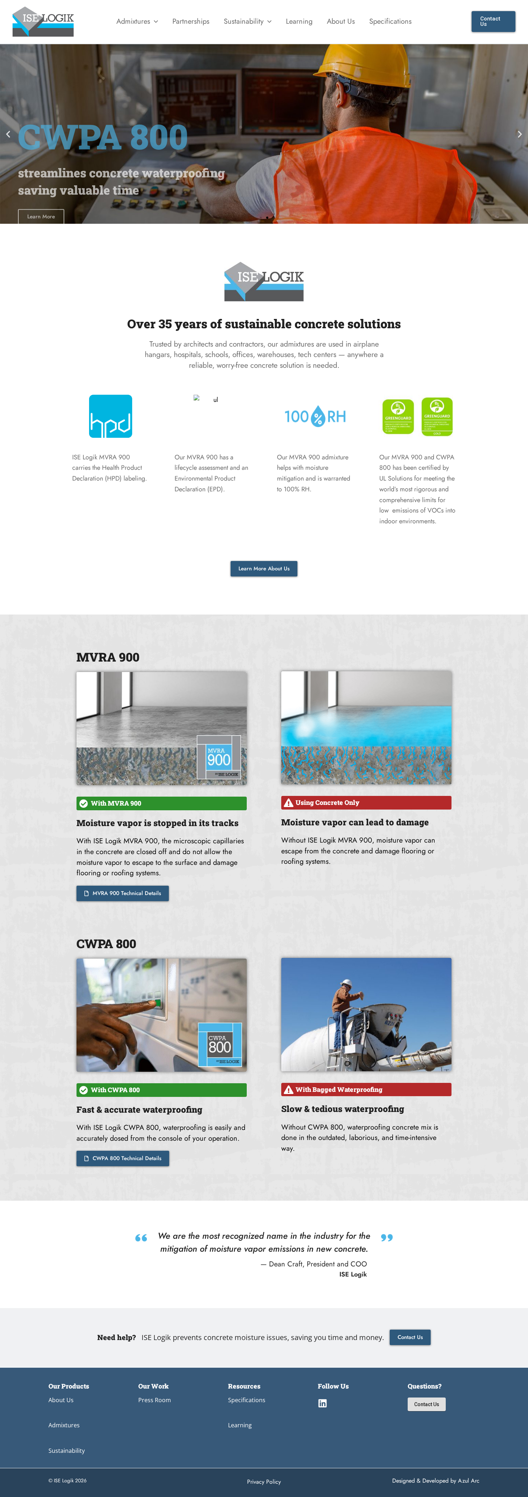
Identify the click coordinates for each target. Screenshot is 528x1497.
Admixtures (64, 1425)
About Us (61, 1400)
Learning (240, 1425)
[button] (154, 22)
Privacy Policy (264, 1482)
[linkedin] (322, 1403)
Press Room (154, 1400)
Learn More (41, 179)
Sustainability (66, 1451)
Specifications (246, 1400)
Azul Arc (469, 1481)
